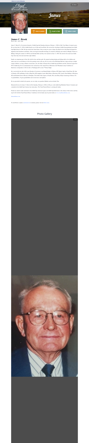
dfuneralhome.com (15, 96)
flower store (46, 102)
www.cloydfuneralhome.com (63, 92)
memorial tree (27, 102)
